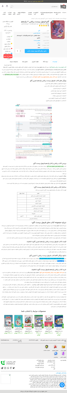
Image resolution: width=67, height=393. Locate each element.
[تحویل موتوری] (55, 347)
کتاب (21, 12)
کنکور (37, 12)
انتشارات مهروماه (40, 363)
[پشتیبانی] (56, 353)
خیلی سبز (53, 367)
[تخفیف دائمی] (63, 353)
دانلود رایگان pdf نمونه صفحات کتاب (37, 51)
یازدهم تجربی (36, 33)
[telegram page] (2, 368)
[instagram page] (5, 368)
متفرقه (23, 12)
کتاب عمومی (4, 13)
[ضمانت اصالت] (46, 347)
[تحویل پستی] (63, 347)
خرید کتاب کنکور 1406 (39, 367)
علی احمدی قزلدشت (33, 24)
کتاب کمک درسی (51, 365)
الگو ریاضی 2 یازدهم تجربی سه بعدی (38, 328)
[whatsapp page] (8, 368)
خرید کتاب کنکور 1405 (39, 365)
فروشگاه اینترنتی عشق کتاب (60, 18)
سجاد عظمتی (42, 24)
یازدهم (49, 12)
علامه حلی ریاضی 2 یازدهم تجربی (28, 328)
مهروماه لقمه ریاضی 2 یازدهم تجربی (48, 328)
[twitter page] (13, 368)
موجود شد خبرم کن (8, 56)
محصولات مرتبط (14, 62)
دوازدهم (46, 12)
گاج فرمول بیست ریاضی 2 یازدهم (37, 18)
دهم (52, 12)
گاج (39, 31)
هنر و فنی (34, 13)
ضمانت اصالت (47, 350)
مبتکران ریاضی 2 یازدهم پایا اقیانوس (18, 328)
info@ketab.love (5, 340)
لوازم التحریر (18, 13)
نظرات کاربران (35, 62)
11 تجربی (46, 18)
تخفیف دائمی (63, 357)
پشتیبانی (56, 357)
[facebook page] (11, 368)
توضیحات (54, 62)
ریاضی (38, 43)
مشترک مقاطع (42, 13)
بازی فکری (14, 13)
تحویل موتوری (55, 350)
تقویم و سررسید (30, 13)
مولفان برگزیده (41, 361)
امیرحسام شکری (24, 24)
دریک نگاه (45, 62)
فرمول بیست (37, 40)
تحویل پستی (63, 350)
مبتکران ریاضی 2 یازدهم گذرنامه (8, 328)
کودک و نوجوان (9, 13)
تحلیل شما (25, 62)
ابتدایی (59, 12)
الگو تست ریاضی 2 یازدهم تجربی (58, 328)
